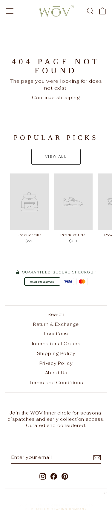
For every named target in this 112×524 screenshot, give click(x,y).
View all (56, 156)
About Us (56, 373)
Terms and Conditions (56, 382)
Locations (56, 334)
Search (56, 314)
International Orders (56, 343)
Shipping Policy (56, 353)
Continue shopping (56, 97)
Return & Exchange (56, 324)
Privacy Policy (56, 363)
